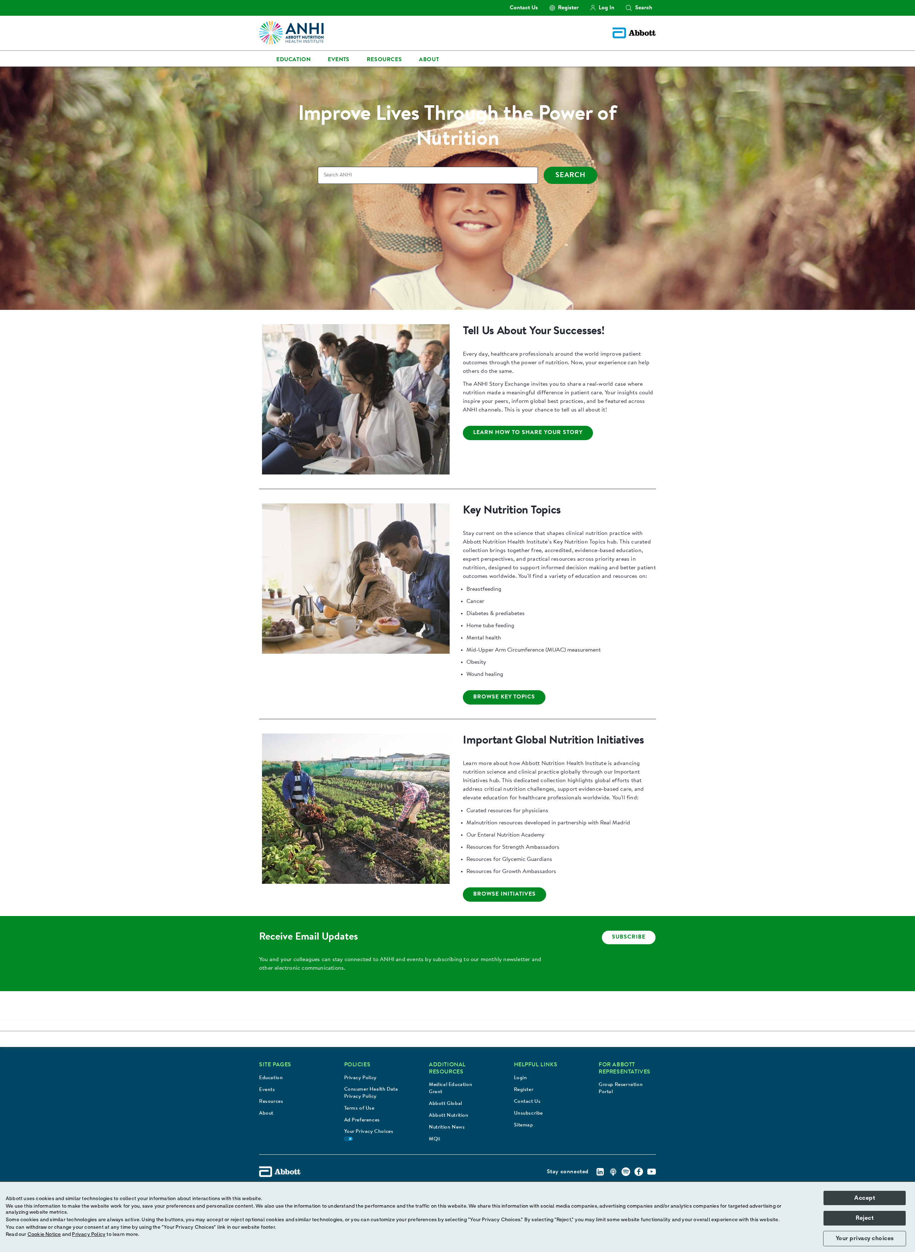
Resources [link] (384, 60)
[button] (629, 8)
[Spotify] (626, 1172)
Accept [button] (864, 1198)
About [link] (429, 60)
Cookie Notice (44, 1234)
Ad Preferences (362, 1120)
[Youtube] (651, 1172)
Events (267, 1089)
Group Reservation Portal (621, 1088)
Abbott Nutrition (449, 1115)
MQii (434, 1139)
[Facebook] (638, 1172)
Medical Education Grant (450, 1088)
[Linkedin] (600, 1172)
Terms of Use (359, 1108)
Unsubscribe (528, 1113)
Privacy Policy (360, 1078)
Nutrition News (447, 1127)
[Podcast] (613, 1172)
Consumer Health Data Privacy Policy (371, 1093)
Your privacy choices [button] (865, 1238)
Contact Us (527, 1101)
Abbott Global (445, 1103)
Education (271, 1078)
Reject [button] (865, 1218)
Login (520, 1078)
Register (524, 1089)
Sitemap (523, 1125)
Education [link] (293, 60)
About (266, 1113)
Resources (271, 1101)
